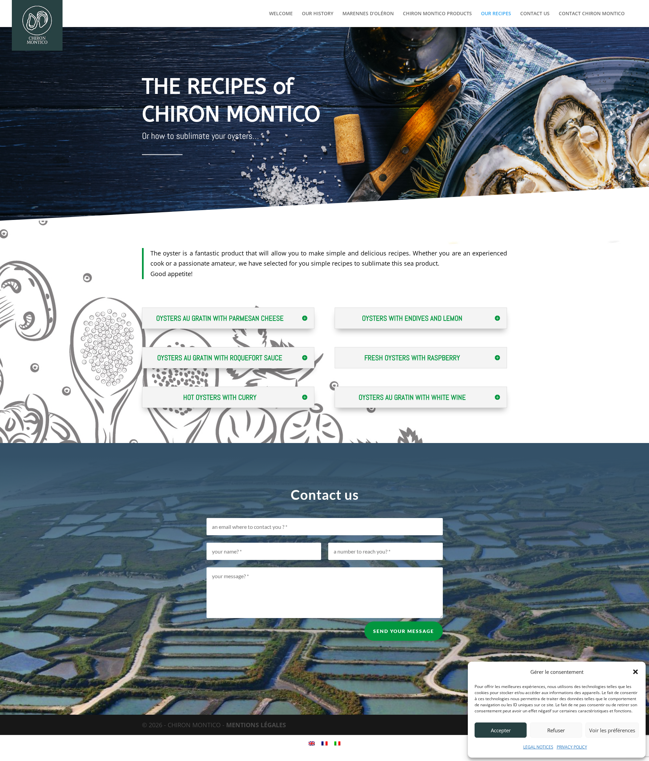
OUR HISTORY (317, 14)
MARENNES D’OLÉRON (368, 14)
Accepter (501, 730)
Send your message (403, 631)
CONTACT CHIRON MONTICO (592, 14)
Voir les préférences (612, 730)
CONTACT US (535, 14)
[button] (635, 671)
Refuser (556, 730)
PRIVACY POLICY (572, 747)
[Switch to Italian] (337, 743)
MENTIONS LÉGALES (256, 725)
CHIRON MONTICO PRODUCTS (437, 14)
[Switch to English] (311, 743)
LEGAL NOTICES (538, 747)
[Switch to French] (324, 743)
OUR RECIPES (496, 14)
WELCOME (281, 14)
